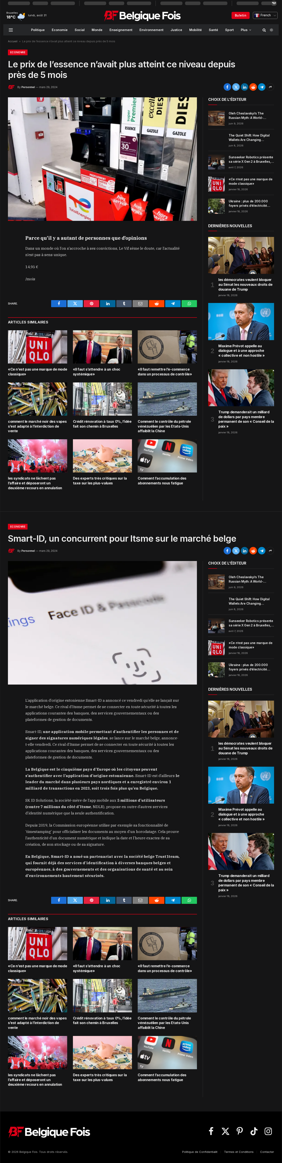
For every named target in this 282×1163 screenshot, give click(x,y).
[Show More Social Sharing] (270, 87)
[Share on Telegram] (261, 87)
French (265, 15)
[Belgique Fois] (142, 15)
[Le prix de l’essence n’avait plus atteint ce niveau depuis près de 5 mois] (102, 159)
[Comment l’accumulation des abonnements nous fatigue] (167, 456)
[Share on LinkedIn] (244, 87)
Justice (176, 30)
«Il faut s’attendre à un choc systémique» (96, 371)
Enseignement (120, 30)
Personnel (28, 87)
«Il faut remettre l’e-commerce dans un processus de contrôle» (165, 371)
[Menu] (11, 30)
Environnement (151, 30)
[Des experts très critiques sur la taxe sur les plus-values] (102, 456)
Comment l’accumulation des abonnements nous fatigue (162, 480)
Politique (38, 30)
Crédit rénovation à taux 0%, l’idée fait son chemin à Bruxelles (102, 423)
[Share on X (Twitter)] (236, 87)
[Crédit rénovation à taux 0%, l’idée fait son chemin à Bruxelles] (102, 399)
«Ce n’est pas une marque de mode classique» (37, 371)
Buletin (240, 15)
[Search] (264, 30)
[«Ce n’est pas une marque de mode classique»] (37, 347)
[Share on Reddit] (253, 87)
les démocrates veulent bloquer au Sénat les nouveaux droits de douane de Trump (245, 284)
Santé (213, 30)
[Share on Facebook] (227, 87)
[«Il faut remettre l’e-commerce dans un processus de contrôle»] (167, 347)
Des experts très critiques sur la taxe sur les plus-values (100, 480)
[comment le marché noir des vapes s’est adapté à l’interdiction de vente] (37, 399)
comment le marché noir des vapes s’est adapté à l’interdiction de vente (37, 426)
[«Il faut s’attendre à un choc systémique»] (102, 347)
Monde (97, 30)
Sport (229, 30)
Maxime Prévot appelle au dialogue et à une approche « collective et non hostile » (241, 351)
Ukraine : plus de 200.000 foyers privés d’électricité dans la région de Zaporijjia (249, 203)
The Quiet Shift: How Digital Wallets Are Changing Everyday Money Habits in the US (251, 137)
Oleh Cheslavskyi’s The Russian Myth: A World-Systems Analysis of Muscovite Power (246, 115)
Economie (60, 30)
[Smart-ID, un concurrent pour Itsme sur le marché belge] (102, 623)
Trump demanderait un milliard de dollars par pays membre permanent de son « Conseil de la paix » (246, 419)
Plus (244, 30)
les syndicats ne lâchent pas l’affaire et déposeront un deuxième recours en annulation (35, 483)
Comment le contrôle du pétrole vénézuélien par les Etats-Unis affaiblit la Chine (164, 426)
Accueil (12, 41)
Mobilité (195, 30)
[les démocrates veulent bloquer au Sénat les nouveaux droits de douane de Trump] (241, 255)
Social (80, 30)
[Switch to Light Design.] (271, 30)
